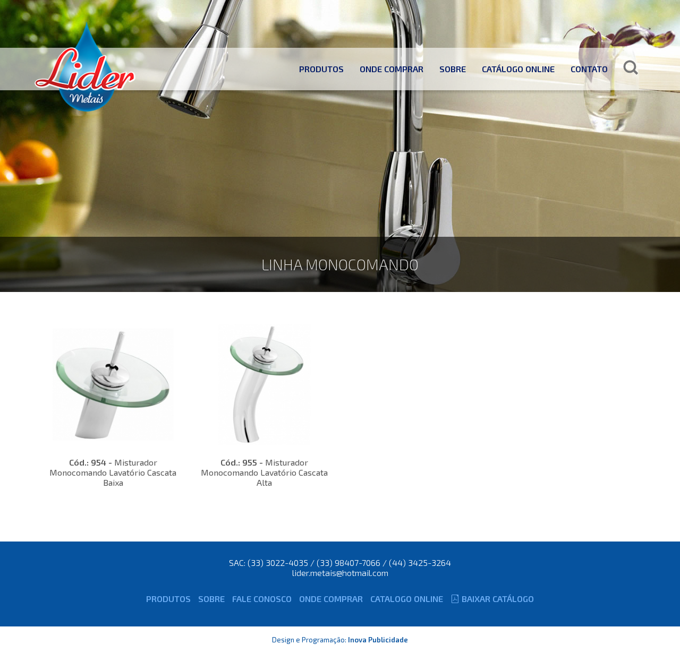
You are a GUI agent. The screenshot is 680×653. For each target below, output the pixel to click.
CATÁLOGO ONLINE (518, 69)
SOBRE (452, 69)
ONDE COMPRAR (391, 69)
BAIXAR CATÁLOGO (498, 599)
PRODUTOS (321, 69)
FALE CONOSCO (262, 599)
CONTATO (589, 69)
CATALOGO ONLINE (406, 599)
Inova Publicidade (378, 639)
